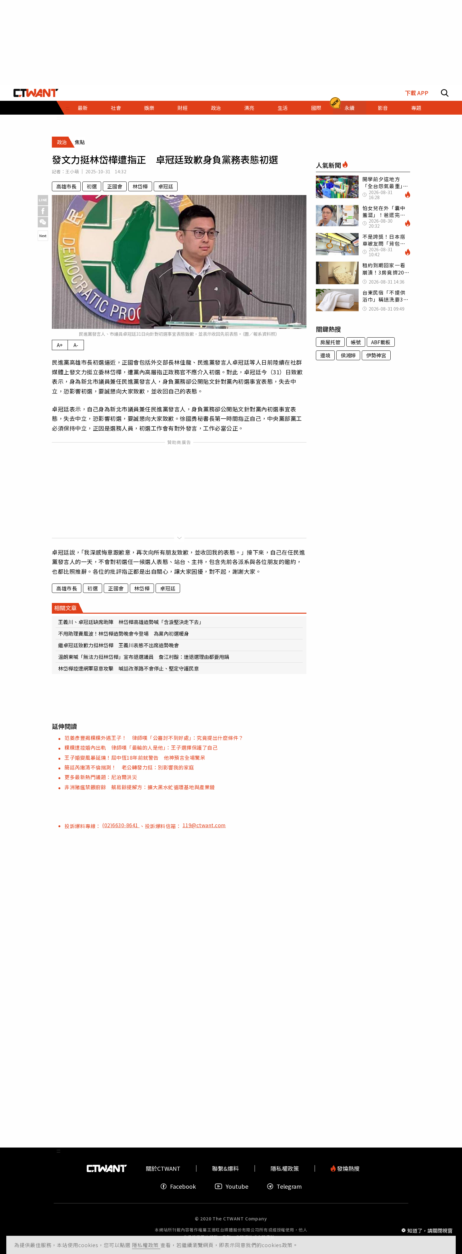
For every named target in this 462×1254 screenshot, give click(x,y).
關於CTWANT (163, 1168)
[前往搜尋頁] (444, 93)
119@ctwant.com (204, 825)
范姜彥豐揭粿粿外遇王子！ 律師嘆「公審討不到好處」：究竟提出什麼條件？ (154, 737)
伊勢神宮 (376, 355)
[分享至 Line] (43, 200)
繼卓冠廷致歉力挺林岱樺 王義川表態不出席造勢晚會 (118, 645)
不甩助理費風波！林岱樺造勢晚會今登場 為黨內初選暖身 (123, 633)
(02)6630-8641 (121, 825)
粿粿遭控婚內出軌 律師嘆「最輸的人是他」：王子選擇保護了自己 (140, 747)
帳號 (356, 342)
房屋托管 (330, 342)
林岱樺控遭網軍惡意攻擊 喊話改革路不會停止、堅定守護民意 (128, 668)
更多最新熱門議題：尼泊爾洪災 (100, 777)
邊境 (325, 355)
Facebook (183, 1186)
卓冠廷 (165, 186)
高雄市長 (66, 186)
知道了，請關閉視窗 (430, 1230)
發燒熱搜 (348, 1168)
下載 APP (416, 93)
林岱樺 (140, 186)
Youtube (237, 1186)
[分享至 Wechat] (43, 222)
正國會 (114, 186)
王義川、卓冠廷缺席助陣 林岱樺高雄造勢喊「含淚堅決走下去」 (131, 622)
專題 (416, 107)
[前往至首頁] (36, 93)
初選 (92, 186)
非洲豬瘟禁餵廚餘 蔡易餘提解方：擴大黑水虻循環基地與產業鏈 (139, 787)
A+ (60, 345)
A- (76, 345)
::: (58, 117)
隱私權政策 (146, 1245)
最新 (83, 108)
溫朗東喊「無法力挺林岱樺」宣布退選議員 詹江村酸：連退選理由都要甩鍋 (143, 656)
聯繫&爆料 (225, 1168)
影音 (383, 107)
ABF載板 (380, 342)
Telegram (289, 1186)
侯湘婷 (348, 355)
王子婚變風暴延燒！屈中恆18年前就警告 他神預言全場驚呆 (134, 757)
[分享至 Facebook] (43, 211)
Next (43, 235)
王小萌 (72, 171)
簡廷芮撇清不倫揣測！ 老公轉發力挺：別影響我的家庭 (129, 767)
